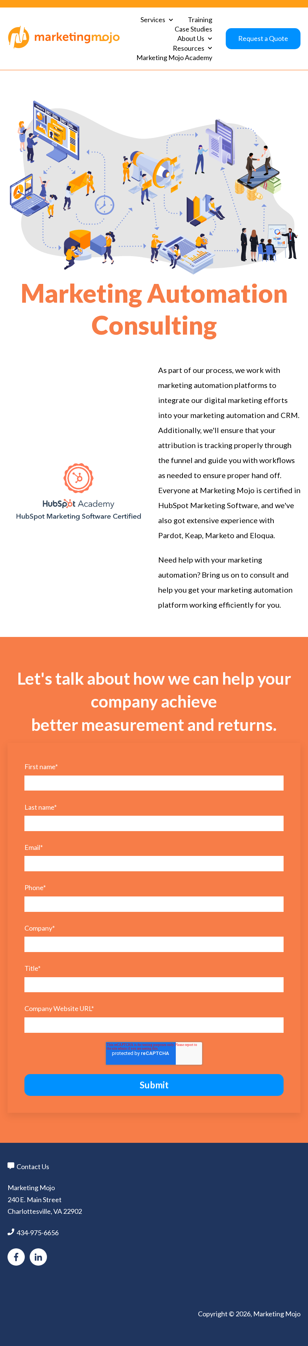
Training (200, 19)
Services (152, 19)
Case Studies (193, 29)
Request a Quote (263, 38)
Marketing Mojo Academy (174, 57)
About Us (190, 38)
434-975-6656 (38, 1232)
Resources (188, 48)
